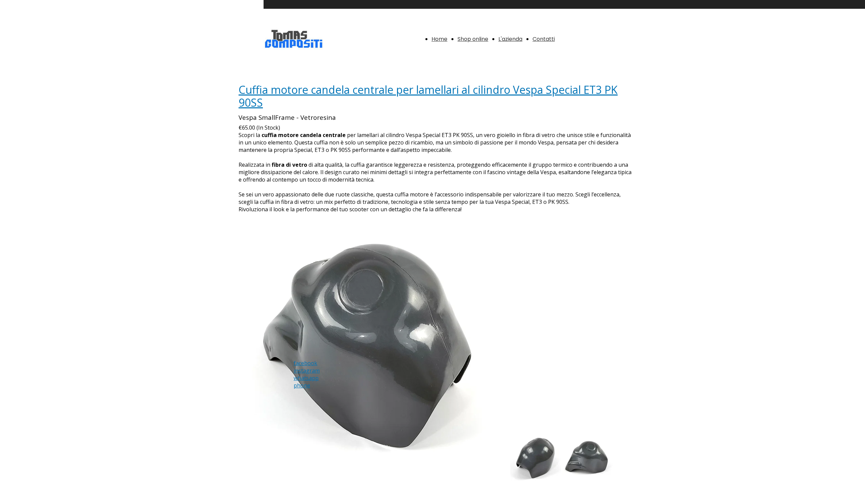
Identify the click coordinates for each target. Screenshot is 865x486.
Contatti (544, 39)
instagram (307, 370)
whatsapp (306, 378)
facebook (305, 363)
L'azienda (510, 39)
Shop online (473, 39)
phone (302, 385)
